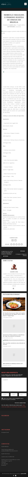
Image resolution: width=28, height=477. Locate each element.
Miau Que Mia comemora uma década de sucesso (14, 343)
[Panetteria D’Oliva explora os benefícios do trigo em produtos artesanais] (14, 326)
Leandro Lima (12, 25)
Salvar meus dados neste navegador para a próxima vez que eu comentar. (12, 399)
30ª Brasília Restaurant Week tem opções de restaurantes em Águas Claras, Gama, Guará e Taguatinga (14, 314)
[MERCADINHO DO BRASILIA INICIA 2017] (14, 355)
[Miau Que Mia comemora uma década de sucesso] (14, 340)
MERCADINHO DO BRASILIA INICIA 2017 (13, 363)
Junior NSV (23, 473)
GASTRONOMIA (11, 26)
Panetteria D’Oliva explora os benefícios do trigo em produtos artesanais (13, 335)
